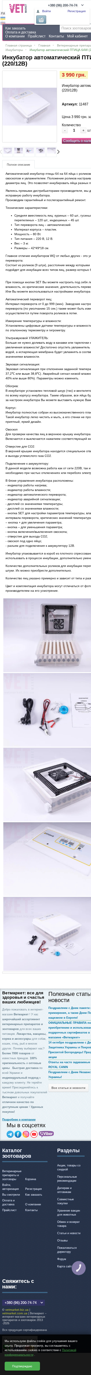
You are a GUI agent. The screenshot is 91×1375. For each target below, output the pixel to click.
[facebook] (18, 1134)
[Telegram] (10, 1134)
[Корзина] (41, 20)
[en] (3, 24)
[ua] (3, 18)
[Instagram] (26, 1134)
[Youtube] (34, 1134)
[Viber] (46, 1134)
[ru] (3, 13)
